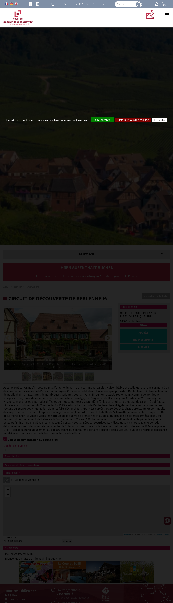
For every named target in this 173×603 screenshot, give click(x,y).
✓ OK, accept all (102, 120)
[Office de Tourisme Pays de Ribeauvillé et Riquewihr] (18, 24)
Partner (97, 4)
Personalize (160, 120)
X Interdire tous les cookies (133, 120)
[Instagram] (37, 4)
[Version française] (7, 4)
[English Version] (16, 4)
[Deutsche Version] (11, 4)
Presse (84, 4)
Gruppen (70, 4)
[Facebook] (30, 4)
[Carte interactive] (150, 17)
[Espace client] (156, 4)
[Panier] (164, 4)
